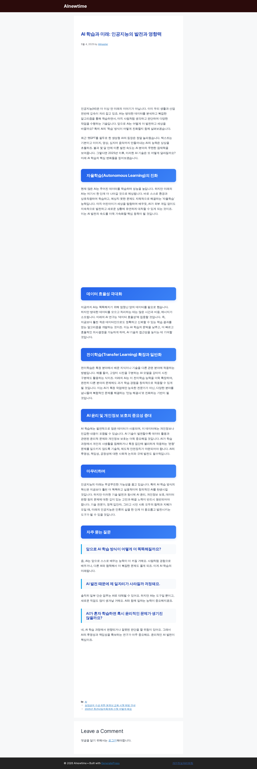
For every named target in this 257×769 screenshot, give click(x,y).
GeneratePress (110, 763)
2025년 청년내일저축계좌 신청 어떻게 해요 (108, 709)
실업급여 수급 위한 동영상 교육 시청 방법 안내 (110, 705)
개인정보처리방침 (182, 763)
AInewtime (75, 6)
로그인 (112, 740)
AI (86, 701)
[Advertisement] (128, 76)
